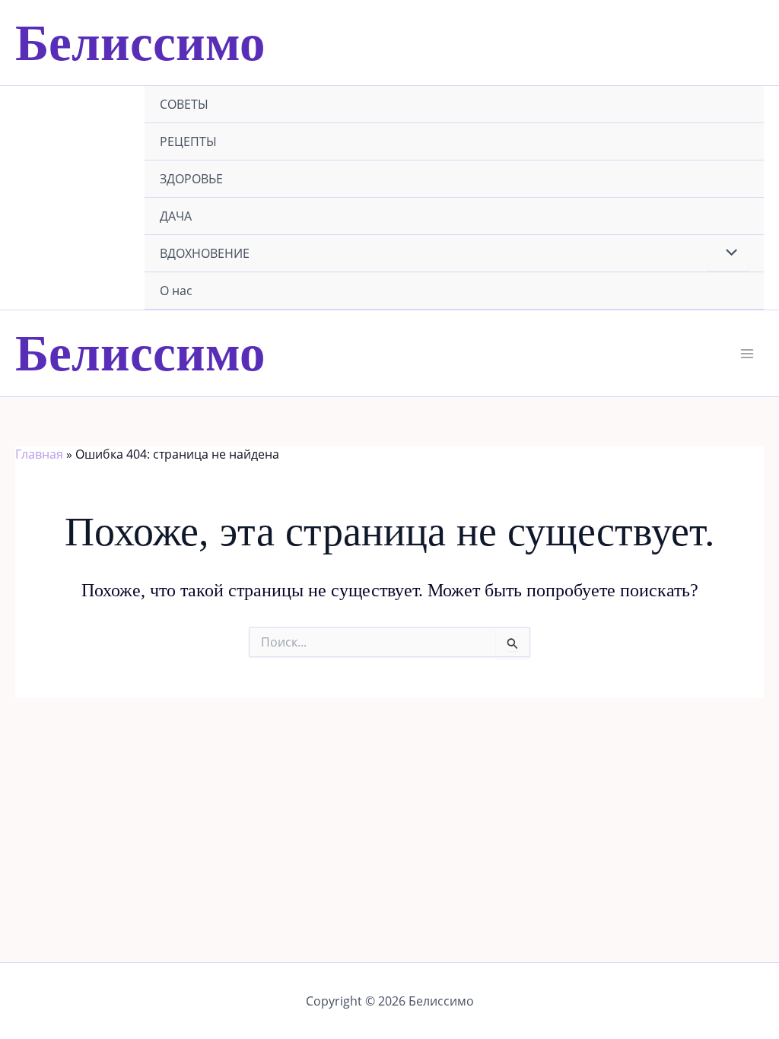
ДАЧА (176, 216)
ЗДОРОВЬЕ (191, 178)
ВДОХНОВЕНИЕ (205, 253)
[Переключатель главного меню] (747, 353)
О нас (176, 290)
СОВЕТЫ (184, 104)
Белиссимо (140, 42)
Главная (39, 454)
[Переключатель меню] (728, 252)
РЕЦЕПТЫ (188, 141)
